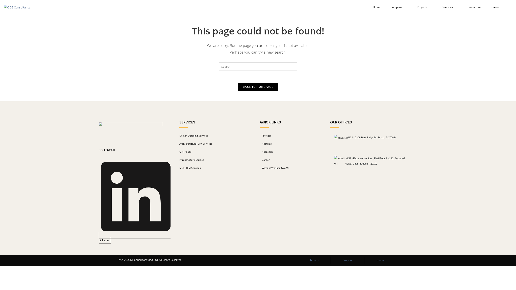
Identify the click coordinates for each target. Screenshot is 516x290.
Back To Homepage (258, 87)
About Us (314, 260)
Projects (347, 260)
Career (381, 260)
